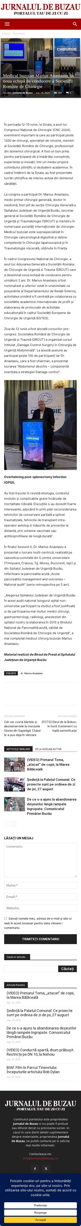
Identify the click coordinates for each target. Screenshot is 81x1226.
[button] (7, 24)
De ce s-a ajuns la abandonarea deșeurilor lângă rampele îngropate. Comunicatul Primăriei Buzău (41, 1032)
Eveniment (19, 33)
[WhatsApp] (50, 112)
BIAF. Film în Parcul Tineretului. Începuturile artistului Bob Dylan (33, 1069)
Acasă (5, 33)
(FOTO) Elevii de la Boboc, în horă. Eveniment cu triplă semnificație (59, 726)
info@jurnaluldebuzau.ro (40, 1158)
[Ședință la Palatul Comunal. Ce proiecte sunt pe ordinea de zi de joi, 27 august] (14, 784)
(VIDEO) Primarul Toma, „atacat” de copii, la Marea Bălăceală (48, 764)
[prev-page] (6, 824)
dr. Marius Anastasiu (32, 673)
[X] (31, 112)
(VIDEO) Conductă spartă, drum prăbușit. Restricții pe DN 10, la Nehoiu (40, 1052)
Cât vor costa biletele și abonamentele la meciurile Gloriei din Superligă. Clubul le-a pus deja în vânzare (22, 728)
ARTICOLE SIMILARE (18, 749)
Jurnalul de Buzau (23, 92)
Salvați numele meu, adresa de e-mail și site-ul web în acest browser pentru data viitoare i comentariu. (37, 923)
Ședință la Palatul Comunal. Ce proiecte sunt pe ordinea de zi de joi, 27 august (51, 784)
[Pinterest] (40, 112)
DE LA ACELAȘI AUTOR (48, 749)
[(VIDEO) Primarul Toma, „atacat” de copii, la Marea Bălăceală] (14, 764)
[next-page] (13, 824)
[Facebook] (21, 112)
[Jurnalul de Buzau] (40, 9)
